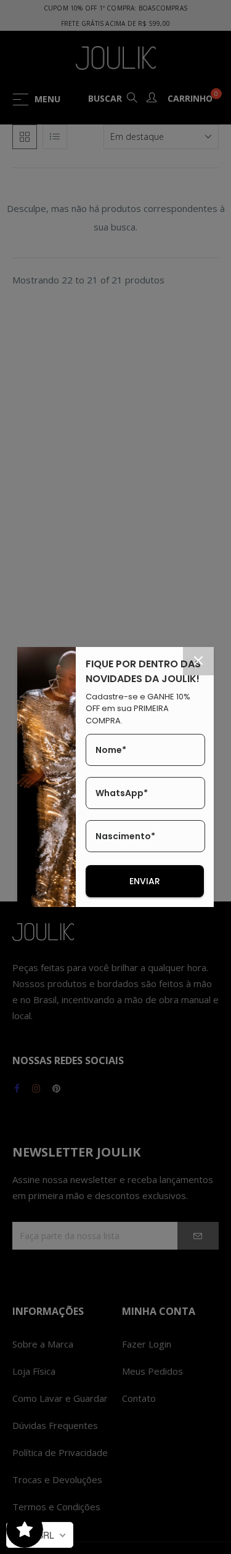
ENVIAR (144, 881)
